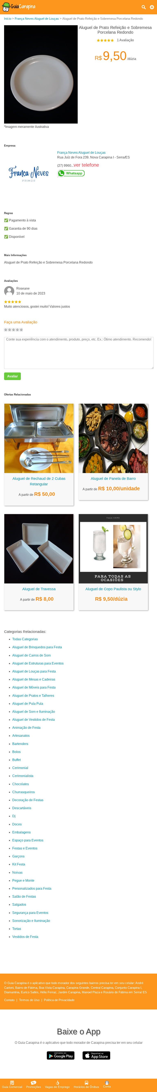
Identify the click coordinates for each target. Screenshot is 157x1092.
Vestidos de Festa (25, 936)
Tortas (16, 928)
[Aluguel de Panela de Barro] (113, 472)
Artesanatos (21, 735)
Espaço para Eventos (27, 840)
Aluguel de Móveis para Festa (34, 687)
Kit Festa (18, 864)
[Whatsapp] (93, 173)
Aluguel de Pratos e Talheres (33, 695)
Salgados (19, 904)
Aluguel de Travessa (39, 589)
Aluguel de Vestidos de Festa (33, 719)
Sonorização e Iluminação (31, 920)
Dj (14, 816)
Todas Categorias (25, 639)
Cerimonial (20, 768)
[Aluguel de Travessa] (38, 582)
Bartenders (20, 744)
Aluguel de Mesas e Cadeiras (33, 679)
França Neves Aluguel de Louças (81, 152)
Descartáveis (21, 808)
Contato (9, 1000)
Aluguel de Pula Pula (27, 703)
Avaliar (12, 376)
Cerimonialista (22, 776)
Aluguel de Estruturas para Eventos (38, 663)
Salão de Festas (24, 896)
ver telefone (86, 165)
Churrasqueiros (23, 792)
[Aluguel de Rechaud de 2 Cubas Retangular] (38, 472)
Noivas (17, 872)
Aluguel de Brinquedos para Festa (37, 647)
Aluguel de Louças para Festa (34, 671)
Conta (107, 1086)
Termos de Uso (29, 1000)
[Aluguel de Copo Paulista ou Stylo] (113, 582)
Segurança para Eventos (30, 912)
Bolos (16, 752)
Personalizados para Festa (31, 888)
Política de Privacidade (59, 1000)
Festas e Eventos (24, 848)
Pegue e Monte (23, 880)
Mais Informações (15, 255)
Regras (8, 213)
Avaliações (11, 280)
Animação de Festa (26, 727)
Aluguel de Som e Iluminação (33, 711)
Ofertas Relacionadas (17, 394)
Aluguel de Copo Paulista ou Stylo (113, 589)
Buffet (16, 760)
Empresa (9, 145)
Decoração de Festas (27, 800)
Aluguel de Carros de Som (31, 655)
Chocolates (20, 784)
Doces (17, 824)
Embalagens (21, 832)
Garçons (18, 856)
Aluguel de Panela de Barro (113, 479)
